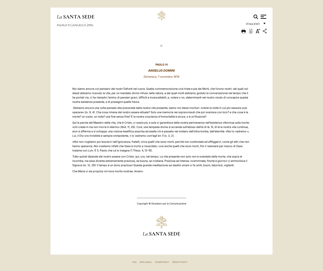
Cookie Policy (162, 262)
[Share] (265, 32)
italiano (253, 24)
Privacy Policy (179, 262)
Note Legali (146, 262)
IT (161, 46)
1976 (90, 25)
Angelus (79, 25)
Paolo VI (64, 25)
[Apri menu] (263, 17)
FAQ (134, 262)
